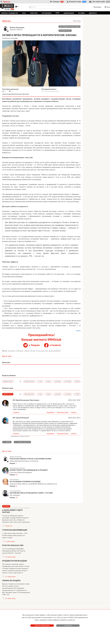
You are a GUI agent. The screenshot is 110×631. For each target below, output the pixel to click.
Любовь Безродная (15, 456)
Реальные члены (77, 2)
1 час (40, 381)
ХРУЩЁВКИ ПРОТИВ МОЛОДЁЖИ (14, 561)
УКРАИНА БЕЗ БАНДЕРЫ (11, 581)
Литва (38, 351)
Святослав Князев (15, 491)
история (81, 13)
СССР (57, 13)
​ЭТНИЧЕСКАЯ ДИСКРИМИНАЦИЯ (14, 530)
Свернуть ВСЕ (8, 381)
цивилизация (69, 13)
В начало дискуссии (22, 442)
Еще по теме (7, 356)
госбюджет (20, 351)
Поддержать (50, 412)
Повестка (6, 2)
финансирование (55, 351)
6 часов (57, 381)
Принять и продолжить (42, 625)
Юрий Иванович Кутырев (17, 468)
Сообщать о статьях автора (70, 26)
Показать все (29, 381)
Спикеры (57, 2)
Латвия (33, 351)
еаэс (24, 13)
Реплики (6, 506)
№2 (14, 418)
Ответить (73, 412)
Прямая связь (66, 31)
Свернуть (16, 412)
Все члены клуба (100, 2)
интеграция (46, 13)
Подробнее (68, 625)
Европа (27, 351)
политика (34, 13)
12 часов (67, 381)
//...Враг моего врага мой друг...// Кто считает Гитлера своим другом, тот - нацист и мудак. (15, 535)
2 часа (48, 381)
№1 (14, 400)
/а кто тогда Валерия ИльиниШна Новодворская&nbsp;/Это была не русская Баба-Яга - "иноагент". (13, 551)
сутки (77, 381)
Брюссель (44, 351)
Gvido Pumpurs (14, 479)
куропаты (93, 13)
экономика (11, 351)
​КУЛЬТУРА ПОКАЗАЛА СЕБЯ (12, 545)
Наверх (6, 442)
